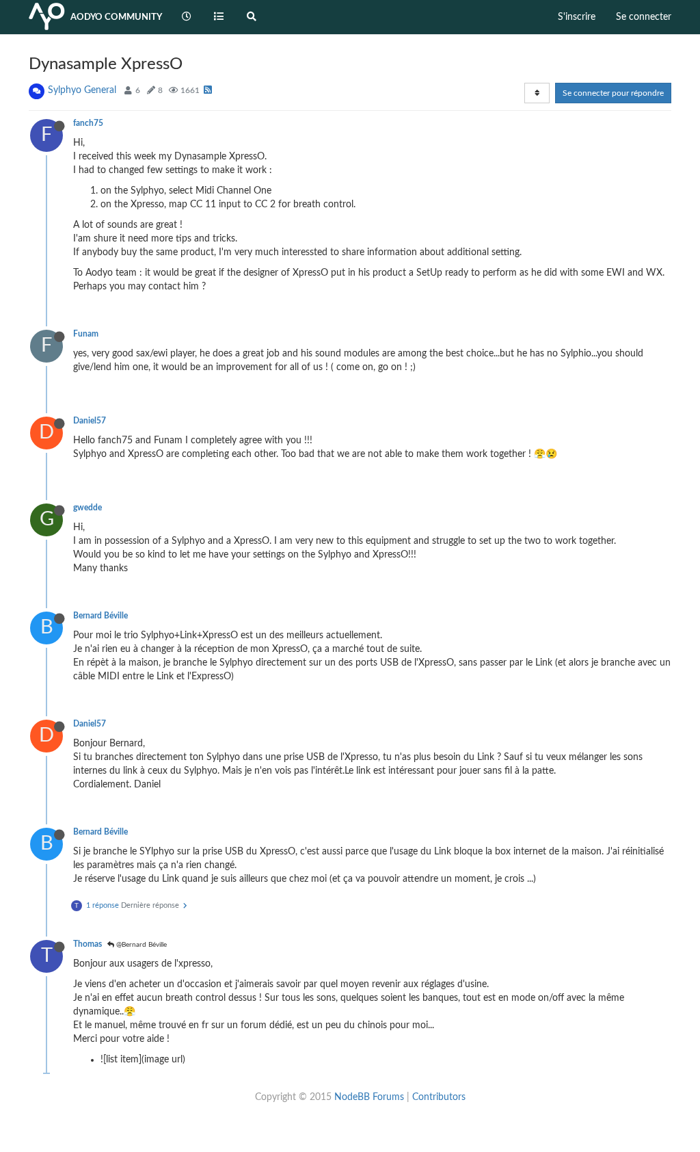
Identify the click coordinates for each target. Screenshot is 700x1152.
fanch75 (88, 123)
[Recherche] (251, 17)
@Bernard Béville (140, 944)
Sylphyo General (82, 90)
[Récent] (186, 17)
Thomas (87, 944)
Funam (85, 334)
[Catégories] (219, 17)
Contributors (439, 1097)
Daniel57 (89, 421)
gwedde (87, 507)
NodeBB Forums (369, 1097)
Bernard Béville (100, 616)
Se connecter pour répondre (613, 93)
